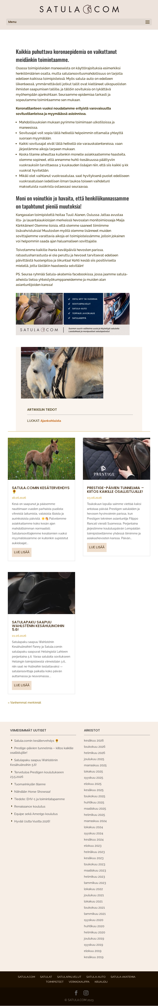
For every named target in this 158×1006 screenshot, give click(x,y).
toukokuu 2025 (94, 796)
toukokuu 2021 (94, 907)
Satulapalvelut (69, 976)
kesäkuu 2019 (93, 957)
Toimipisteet (55, 981)
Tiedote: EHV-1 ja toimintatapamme (39, 799)
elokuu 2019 (92, 951)
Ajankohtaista (51, 421)
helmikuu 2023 (94, 877)
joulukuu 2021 (94, 895)
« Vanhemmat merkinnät (24, 702)
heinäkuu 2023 (94, 852)
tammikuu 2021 (95, 914)
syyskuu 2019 (93, 945)
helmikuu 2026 (94, 753)
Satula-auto (96, 976)
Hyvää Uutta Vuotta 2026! (32, 821)
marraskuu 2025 (95, 765)
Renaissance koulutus (29, 806)
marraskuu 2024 (95, 821)
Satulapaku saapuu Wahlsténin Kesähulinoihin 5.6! (38, 625)
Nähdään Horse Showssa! (32, 792)
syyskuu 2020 (93, 920)
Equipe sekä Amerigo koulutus (36, 814)
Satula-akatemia (123, 976)
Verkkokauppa (79, 981)
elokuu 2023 (92, 846)
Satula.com (26, 976)
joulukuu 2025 (94, 759)
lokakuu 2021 (93, 901)
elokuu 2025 (92, 784)
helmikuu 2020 (94, 932)
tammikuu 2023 (95, 883)
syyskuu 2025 (93, 778)
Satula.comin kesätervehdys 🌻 (41, 489)
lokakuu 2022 (93, 889)
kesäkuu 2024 (93, 839)
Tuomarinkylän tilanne (30, 784)
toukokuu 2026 (94, 747)
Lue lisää (21, 552)
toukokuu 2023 (94, 864)
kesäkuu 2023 (93, 858)
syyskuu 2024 (93, 833)
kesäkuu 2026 (94, 740)
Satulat (46, 976)
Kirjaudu (101, 981)
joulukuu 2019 (94, 938)
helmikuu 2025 (94, 815)
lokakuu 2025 (93, 771)
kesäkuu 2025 (93, 790)
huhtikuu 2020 (94, 926)
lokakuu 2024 (93, 827)
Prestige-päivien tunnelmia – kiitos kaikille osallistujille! (115, 489)
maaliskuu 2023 (95, 870)
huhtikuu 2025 (94, 802)
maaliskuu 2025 (95, 808)
